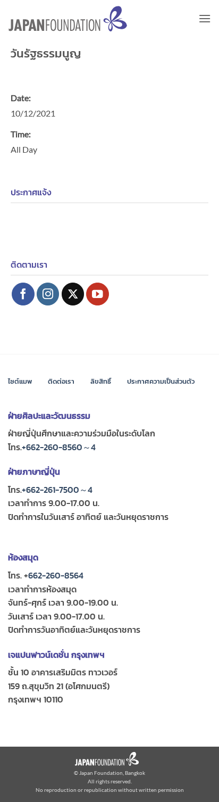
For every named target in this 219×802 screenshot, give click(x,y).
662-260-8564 (55, 575)
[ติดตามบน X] (73, 294)
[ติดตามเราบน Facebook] (23, 294)
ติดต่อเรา (61, 381)
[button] (204, 18)
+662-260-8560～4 (59, 447)
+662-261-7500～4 (57, 489)
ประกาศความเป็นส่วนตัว (161, 381)
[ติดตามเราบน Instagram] (48, 294)
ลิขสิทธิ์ (100, 381)
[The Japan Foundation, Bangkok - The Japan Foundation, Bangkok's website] (68, 18)
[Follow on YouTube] (97, 294)
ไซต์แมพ (20, 381)
